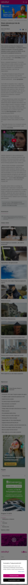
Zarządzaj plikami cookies (14, 580)
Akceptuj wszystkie (14, 575)
